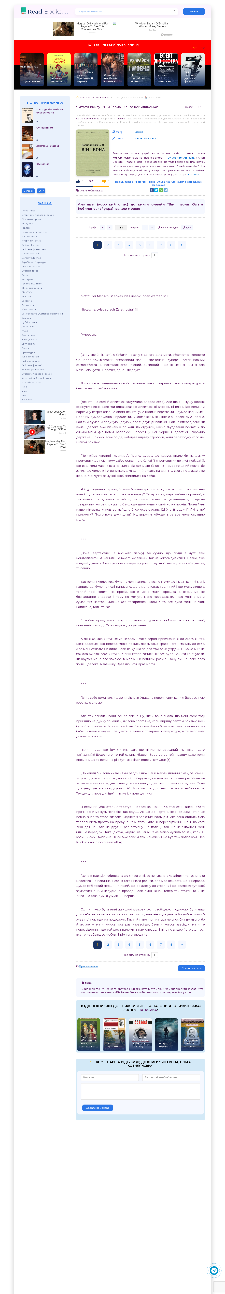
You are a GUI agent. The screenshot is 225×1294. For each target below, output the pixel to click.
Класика (26, 318)
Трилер (26, 227)
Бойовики (27, 300)
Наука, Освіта (29, 339)
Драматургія (29, 352)
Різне (25, 386)
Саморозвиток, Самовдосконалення (42, 313)
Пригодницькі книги (32, 283)
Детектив (27, 275)
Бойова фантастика (33, 369)
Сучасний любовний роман (37, 373)
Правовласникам (88, 966)
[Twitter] (156, 190)
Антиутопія (28, 223)
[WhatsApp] (161, 190)
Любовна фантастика (34, 249)
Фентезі (26, 296)
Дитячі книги (28, 343)
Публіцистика (29, 322)
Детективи (28, 326)
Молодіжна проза (32, 382)
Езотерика (27, 279)
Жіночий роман (30, 356)
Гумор (25, 331)
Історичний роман (32, 240)
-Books (48, 11)
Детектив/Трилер (31, 258)
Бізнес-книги (29, 309)
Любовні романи (31, 266)
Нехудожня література (34, 232)
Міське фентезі (30, 253)
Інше (24, 391)
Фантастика (28, 335)
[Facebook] (152, 190)
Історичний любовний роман (38, 215)
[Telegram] (166, 190)
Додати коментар (98, 1107)
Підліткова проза (31, 219)
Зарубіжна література (34, 262)
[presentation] (195, 47)
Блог (41, 191)
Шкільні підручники (32, 288)
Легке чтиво (28, 210)
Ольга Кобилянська (87, 118)
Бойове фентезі (31, 245)
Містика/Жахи (29, 236)
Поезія (25, 348)
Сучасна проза (30, 270)
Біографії (28, 191)
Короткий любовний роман (37, 378)
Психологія (28, 305)
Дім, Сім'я (27, 292)
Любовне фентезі (32, 365)
